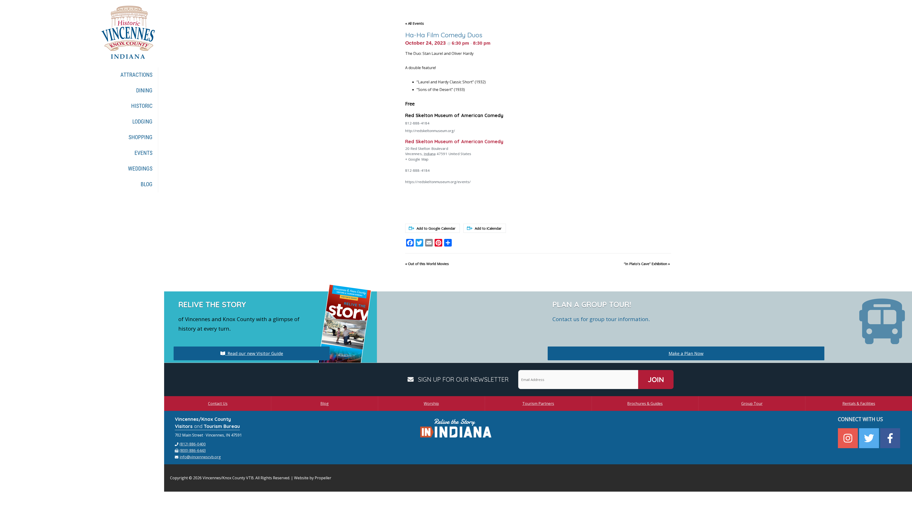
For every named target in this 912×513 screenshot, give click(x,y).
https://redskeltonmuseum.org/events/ (438, 181)
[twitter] (869, 438)
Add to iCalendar (488, 228)
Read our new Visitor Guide (254, 353)
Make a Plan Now (686, 353)
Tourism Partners (538, 403)
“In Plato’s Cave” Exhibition (647, 263)
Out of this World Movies (427, 263)
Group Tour (752, 403)
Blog (324, 403)
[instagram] (848, 438)
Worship (431, 403)
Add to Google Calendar (436, 228)
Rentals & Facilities (858, 403)
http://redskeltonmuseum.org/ (430, 130)
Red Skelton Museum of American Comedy (454, 115)
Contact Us (218, 403)
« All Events (414, 23)
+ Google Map (417, 159)
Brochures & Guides (645, 403)
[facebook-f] (890, 438)
